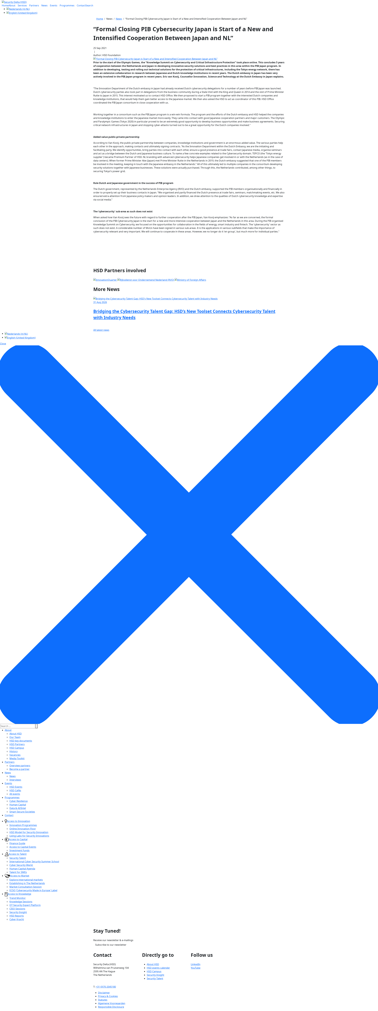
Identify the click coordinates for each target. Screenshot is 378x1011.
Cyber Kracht (16, 919)
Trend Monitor (17, 898)
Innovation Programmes (23, 825)
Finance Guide (17, 843)
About (8, 730)
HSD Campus (16, 747)
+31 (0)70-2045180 (106, 986)
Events (8, 783)
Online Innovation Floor (22, 828)
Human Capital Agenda (22, 868)
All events (14, 794)
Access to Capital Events (22, 847)
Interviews (15, 779)
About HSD (15, 733)
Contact (9, 815)
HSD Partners (17, 744)
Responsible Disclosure (111, 1006)
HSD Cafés (15, 790)
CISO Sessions (17, 908)
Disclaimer (104, 992)
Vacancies (15, 755)
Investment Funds (19, 850)
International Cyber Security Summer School (34, 861)
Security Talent (17, 858)
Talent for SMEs (18, 872)
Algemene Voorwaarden (111, 1003)
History (13, 751)
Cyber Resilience (18, 801)
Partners (9, 762)
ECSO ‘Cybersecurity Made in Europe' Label (33, 890)
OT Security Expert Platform (25, 905)
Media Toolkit (17, 758)
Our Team (15, 737)
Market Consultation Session (25, 886)
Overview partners (19, 765)
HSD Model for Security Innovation (28, 832)
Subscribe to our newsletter (110, 944)
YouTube (195, 967)
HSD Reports (16, 915)
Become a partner (19, 769)
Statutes (102, 999)
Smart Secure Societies (22, 811)
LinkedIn (195, 964)
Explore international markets (26, 879)
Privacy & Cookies (108, 996)
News (8, 772)
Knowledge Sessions (20, 901)
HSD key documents (20, 740)
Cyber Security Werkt (21, 865)
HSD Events (15, 786)
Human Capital (17, 804)
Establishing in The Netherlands (27, 883)
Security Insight (18, 912)
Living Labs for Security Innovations (29, 835)
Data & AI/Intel (17, 808)
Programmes (12, 797)
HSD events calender (158, 967)
